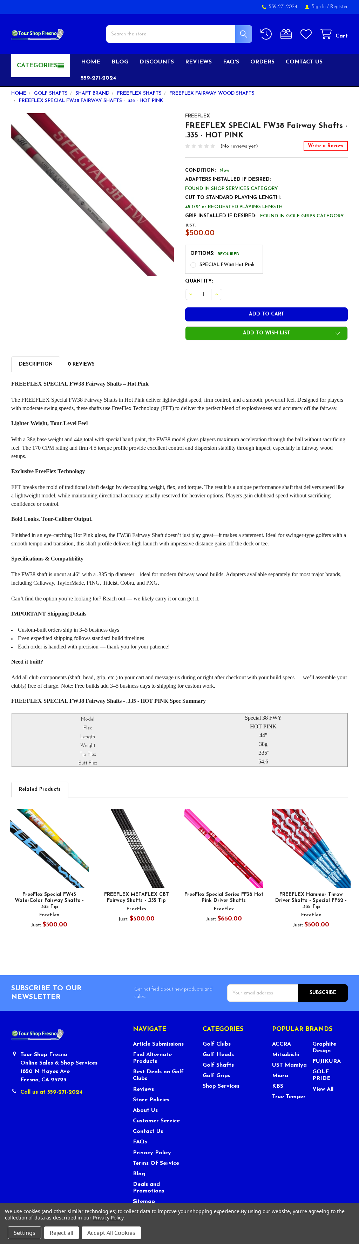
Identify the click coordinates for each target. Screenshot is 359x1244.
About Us (145, 1110)
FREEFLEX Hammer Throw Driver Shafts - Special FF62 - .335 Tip (311, 901)
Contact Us (148, 1131)
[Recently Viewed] (267, 34)
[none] (92, 194)
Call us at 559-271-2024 (51, 1092)
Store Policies (151, 1100)
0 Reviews (81, 364)
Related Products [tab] (40, 789)
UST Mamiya (289, 1065)
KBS (277, 1086)
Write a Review (326, 146)
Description (36, 364)
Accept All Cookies (111, 1233)
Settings (24, 1233)
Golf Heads (218, 1055)
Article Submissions (158, 1044)
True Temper (289, 1097)
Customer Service (156, 1121)
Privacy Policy (152, 1153)
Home (90, 62)
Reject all (61, 1233)
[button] (266, 333)
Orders (262, 62)
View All (322, 1089)
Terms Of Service (156, 1163)
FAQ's (231, 62)
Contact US (304, 62)
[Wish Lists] (307, 34)
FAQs (140, 1142)
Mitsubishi (285, 1055)
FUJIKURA (326, 1061)
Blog (119, 62)
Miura (280, 1076)
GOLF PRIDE (321, 1075)
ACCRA (281, 1044)
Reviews (198, 62)
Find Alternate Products (152, 1058)
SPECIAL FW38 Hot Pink (227, 264)
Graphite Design (324, 1047)
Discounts (157, 62)
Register (339, 6)
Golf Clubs (217, 1044)
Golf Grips (216, 1076)
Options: (215, 253)
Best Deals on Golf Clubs (158, 1075)
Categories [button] (37, 66)
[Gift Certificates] (287, 34)
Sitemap (144, 1201)
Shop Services (221, 1086)
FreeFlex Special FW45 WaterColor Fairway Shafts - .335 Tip (49, 901)
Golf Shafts (218, 1065)
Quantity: (199, 281)
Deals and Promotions (148, 1188)
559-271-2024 (98, 78)
